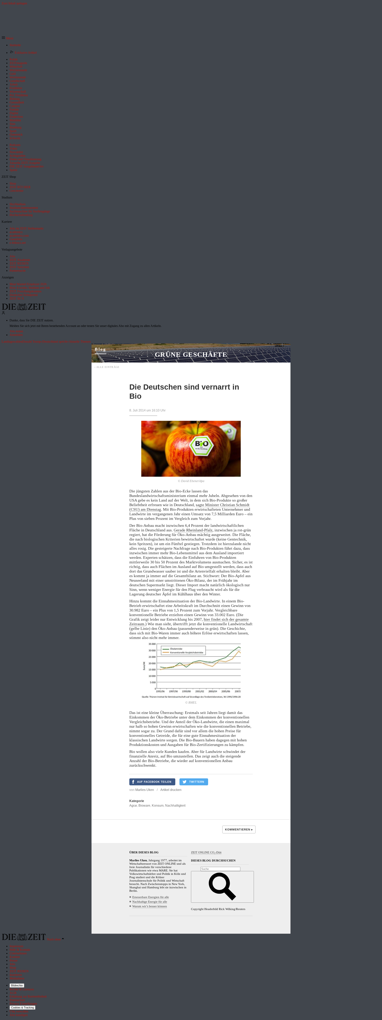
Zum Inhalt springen (14, 3)
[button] (7, 38)
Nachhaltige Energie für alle (149, 901)
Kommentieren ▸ (239, 829)
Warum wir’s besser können (149, 906)
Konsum (158, 805)
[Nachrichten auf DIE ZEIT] (24, 309)
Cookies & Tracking (22, 1007)
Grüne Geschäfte (191, 354)
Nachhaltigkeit (175, 805)
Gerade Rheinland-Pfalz (193, 530)
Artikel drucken (170, 789)
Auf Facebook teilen (154, 781)
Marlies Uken (144, 789)
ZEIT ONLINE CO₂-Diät (206, 852)
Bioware (144, 805)
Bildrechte (17, 985)
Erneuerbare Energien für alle (150, 897)
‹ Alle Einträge (107, 367)
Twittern (196, 781)
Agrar (133, 805)
